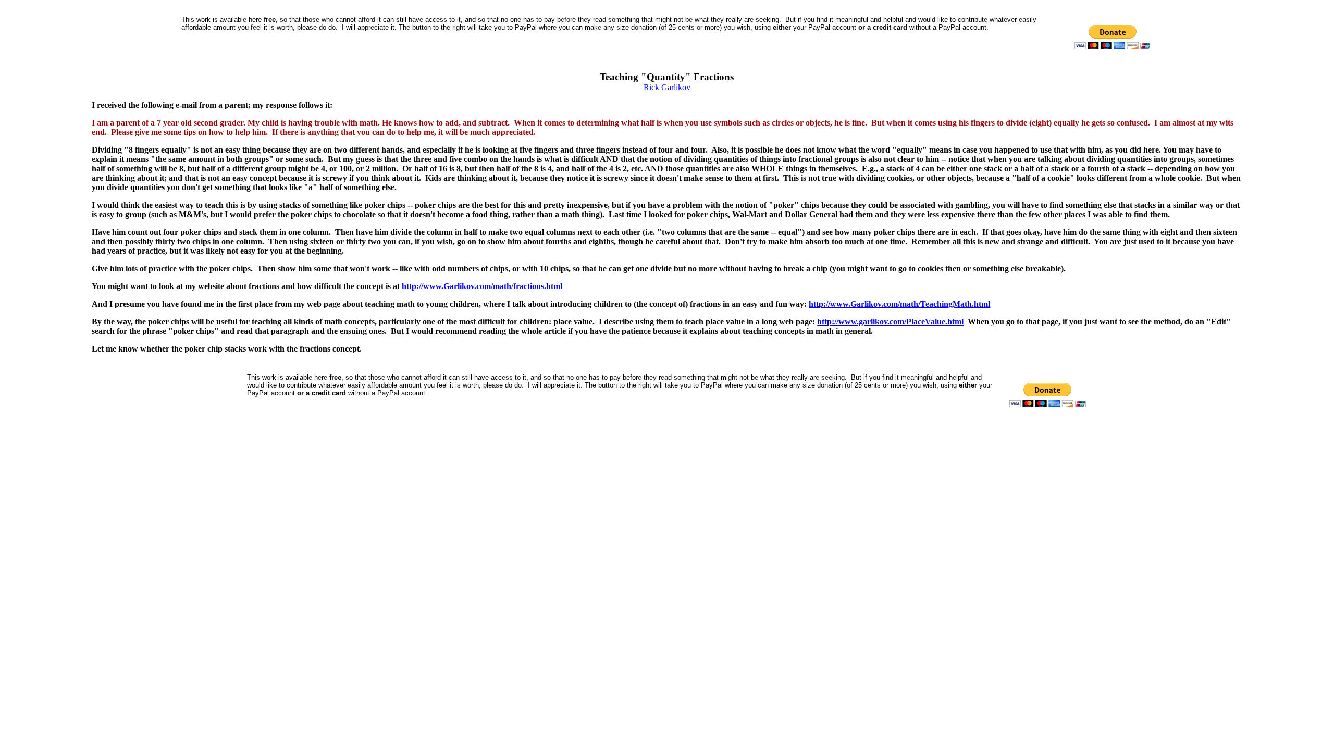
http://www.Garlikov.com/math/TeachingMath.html (899, 303)
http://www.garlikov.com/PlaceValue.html (890, 321)
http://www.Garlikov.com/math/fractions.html (482, 286)
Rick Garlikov (667, 87)
